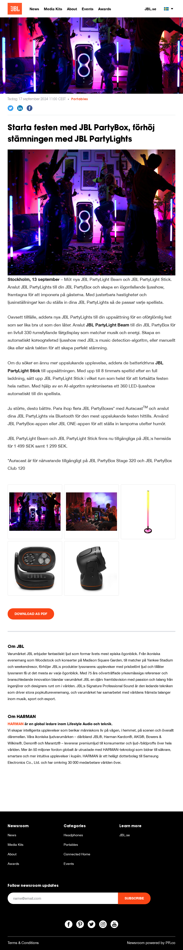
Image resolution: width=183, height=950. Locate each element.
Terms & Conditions (23, 943)
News (12, 835)
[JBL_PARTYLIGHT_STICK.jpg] (148, 511)
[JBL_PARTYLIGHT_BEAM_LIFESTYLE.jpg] (91, 511)
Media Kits (15, 845)
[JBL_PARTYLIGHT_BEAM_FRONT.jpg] (35, 568)
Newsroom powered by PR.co (151, 943)
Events (69, 864)
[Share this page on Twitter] (10, 108)
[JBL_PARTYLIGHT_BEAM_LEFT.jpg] (91, 568)
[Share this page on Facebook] (29, 108)
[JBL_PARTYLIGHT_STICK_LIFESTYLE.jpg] (91, 212)
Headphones (73, 835)
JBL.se (150, 9)
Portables (79, 99)
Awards (13, 864)
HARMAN (16, 724)
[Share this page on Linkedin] (20, 108)
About (12, 854)
